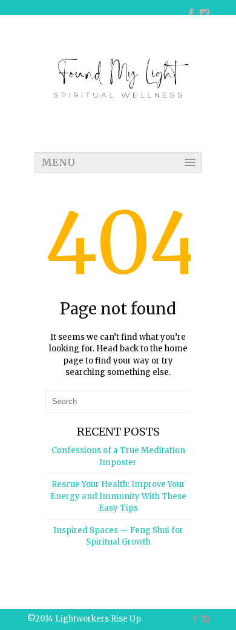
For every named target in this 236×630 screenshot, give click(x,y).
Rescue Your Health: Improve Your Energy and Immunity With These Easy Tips (118, 496)
